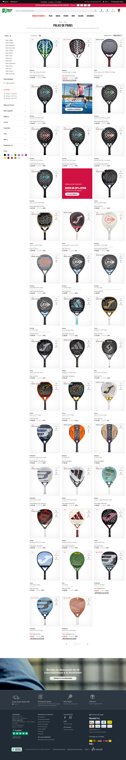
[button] (6, 1)
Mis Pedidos (41, 717)
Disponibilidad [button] (8, 79)
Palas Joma (9, 55)
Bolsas (58, 16)
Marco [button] (6, 139)
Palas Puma (9, 66)
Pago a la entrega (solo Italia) (97, 732)
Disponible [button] (11, 83)
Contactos (41, 734)
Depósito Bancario (94, 729)
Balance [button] (6, 116)
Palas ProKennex (10, 63)
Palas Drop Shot (10, 48)
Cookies (87, 749)
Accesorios (90, 16)
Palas (50, 16)
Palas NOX (9, 61)
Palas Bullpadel (10, 45)
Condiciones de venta (59, 749)
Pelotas (66, 16)
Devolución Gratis (117, 1)
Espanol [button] (14, 1)
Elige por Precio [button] (9, 105)
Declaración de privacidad (74, 749)
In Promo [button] (7, 90)
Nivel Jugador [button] (8, 111)
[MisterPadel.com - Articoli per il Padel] (7, 10)
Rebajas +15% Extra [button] (11, 96)
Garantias (40, 731)
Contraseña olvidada (44, 719)
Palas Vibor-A (9, 71)
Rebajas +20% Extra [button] (11, 98)
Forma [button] (6, 122)
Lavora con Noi (68, 724)
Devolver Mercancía (43, 722)
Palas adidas (9, 40)
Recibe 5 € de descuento (63, 678)
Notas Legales (42, 729)
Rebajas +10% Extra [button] (11, 93)
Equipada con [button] (8, 145)
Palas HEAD (9, 53)
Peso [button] (5, 134)
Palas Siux (9, 68)
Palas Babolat (9, 43)
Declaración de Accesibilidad (46, 739)
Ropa (73, 16)
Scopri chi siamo (68, 729)
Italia (16, 704)
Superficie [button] (7, 128)
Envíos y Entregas (43, 724)
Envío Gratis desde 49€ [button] (97, 1)
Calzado (80, 16)
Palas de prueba (10, 73)
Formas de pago (42, 726)
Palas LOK (9, 58)
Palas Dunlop (9, 50)
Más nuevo (117, 35)
